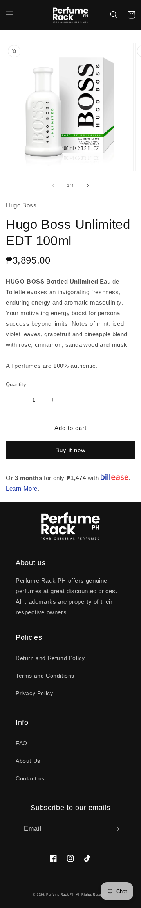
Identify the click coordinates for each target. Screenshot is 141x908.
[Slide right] (87, 185)
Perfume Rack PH (60, 894)
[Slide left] (53, 185)
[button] (9, 14)
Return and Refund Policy (50, 658)
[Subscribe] (116, 829)
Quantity (16, 384)
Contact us (30, 778)
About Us (28, 761)
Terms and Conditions (45, 676)
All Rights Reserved (92, 894)
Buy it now (70, 450)
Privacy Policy (34, 693)
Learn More (22, 488)
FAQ (21, 743)
